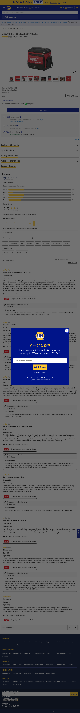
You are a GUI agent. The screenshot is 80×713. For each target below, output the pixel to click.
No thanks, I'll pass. (40, 373)
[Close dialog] (66, 330)
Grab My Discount (40, 367)
